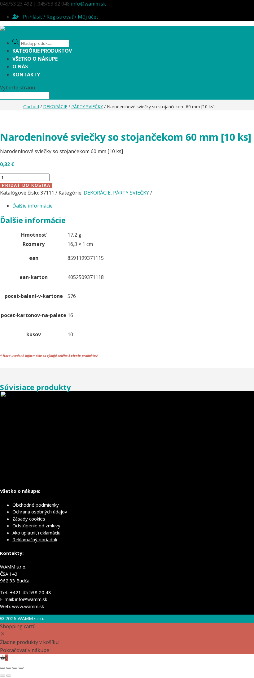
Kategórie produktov (42, 50)
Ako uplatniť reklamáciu (36, 533)
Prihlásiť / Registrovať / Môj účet (60, 16)
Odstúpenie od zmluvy (36, 525)
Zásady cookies (28, 519)
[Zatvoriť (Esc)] (21, 668)
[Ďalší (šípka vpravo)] (8, 675)
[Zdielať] (14, 668)
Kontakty (26, 74)
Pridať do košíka (26, 185)
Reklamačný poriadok (34, 539)
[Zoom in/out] (2, 668)
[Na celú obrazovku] (8, 668)
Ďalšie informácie (32, 205)
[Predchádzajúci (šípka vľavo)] (2, 675)
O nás (20, 66)
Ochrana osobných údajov (39, 512)
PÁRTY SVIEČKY (87, 106)
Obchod (31, 106)
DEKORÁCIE (55, 106)
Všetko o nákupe (35, 58)
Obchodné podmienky (35, 505)
